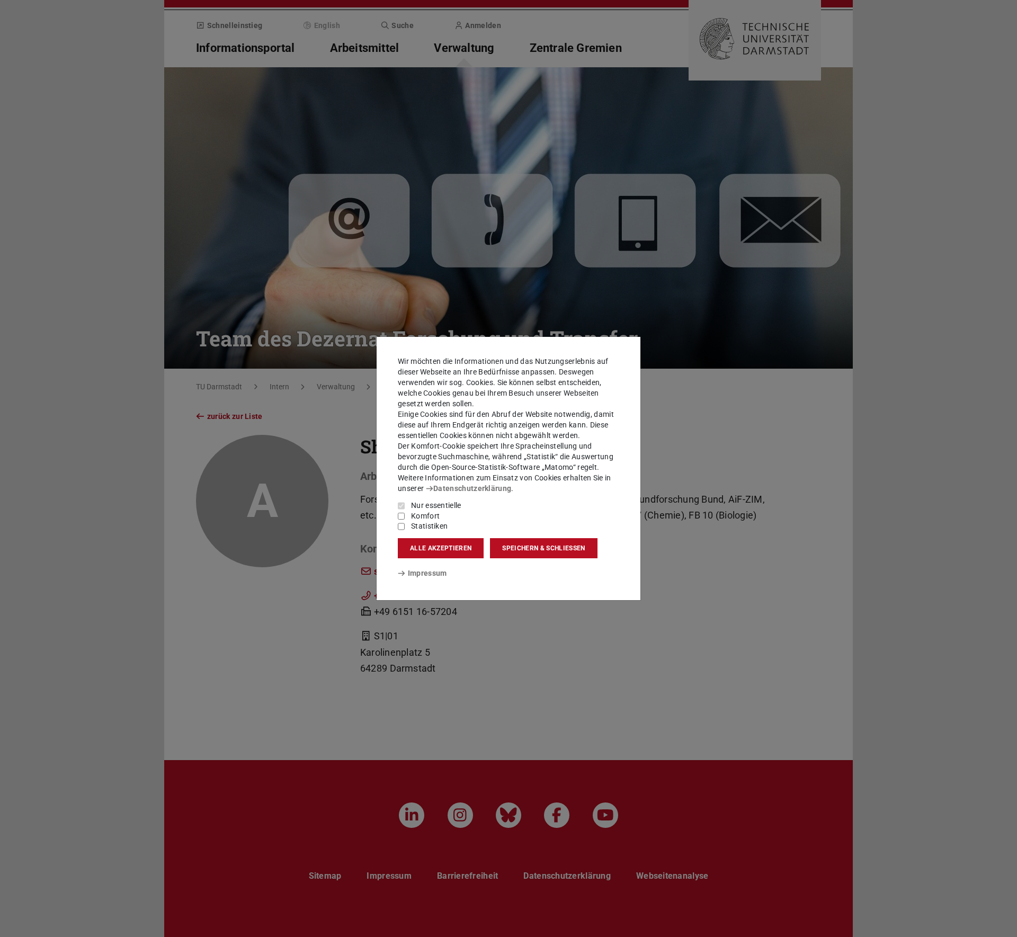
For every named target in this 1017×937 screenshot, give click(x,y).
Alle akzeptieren (440, 548)
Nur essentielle (436, 505)
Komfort (425, 516)
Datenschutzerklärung (472, 488)
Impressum (427, 573)
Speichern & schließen (543, 548)
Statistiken (429, 526)
